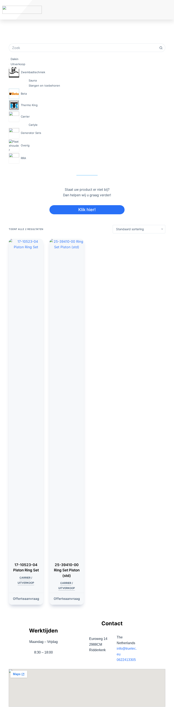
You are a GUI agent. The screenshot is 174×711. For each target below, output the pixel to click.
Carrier (25, 577)
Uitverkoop (26, 582)
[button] (152, 10)
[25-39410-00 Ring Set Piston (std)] (66, 398)
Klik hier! (87, 209)
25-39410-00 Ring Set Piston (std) (67, 570)
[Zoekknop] (161, 47)
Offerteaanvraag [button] (26, 599)
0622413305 (126, 660)
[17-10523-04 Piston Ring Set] (26, 398)
